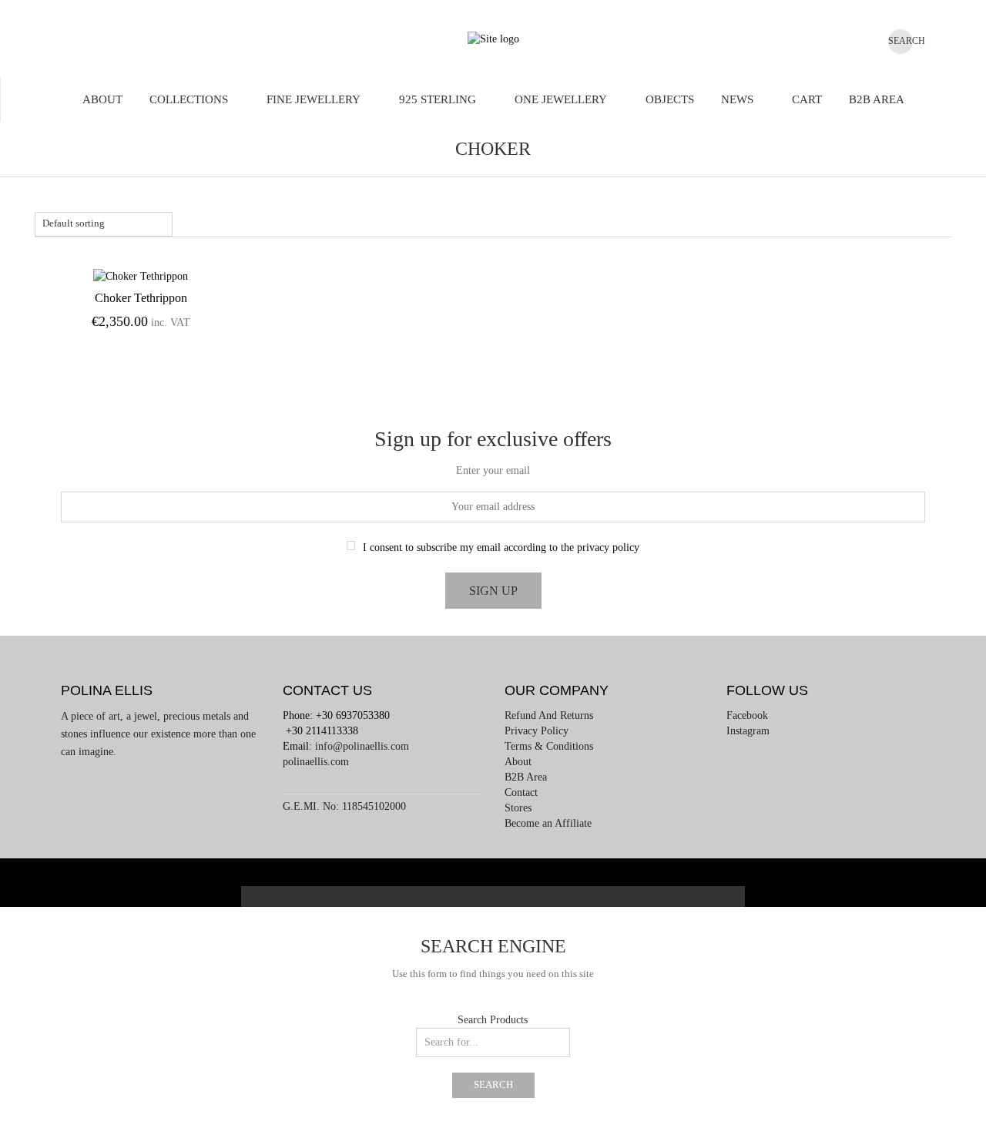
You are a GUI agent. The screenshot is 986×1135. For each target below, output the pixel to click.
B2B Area (876, 99)
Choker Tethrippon (141, 297)
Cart (807, 99)
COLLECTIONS (188, 99)
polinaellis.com (316, 761)
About (102, 99)
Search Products (493, 1020)
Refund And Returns (549, 715)
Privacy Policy (536, 731)
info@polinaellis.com (362, 746)
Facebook (747, 715)
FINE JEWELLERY (314, 99)
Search (493, 1085)
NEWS (737, 99)
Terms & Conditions (549, 746)
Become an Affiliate (548, 823)
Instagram (748, 731)
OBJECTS (670, 99)
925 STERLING (437, 99)
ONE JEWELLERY (561, 99)
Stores (518, 808)
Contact (521, 792)
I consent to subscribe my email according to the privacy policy (501, 547)
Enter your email (493, 470)
